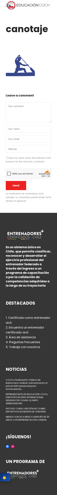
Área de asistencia (22, 337)
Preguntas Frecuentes (24, 342)
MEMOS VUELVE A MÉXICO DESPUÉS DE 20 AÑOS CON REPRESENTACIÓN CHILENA (27, 418)
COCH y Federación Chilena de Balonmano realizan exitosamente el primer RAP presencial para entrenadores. (26, 384)
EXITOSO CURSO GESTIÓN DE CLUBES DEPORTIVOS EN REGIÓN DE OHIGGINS (26, 410)
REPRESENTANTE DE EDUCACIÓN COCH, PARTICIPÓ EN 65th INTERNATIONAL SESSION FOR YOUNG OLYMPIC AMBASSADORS (27, 399)
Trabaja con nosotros (24, 347)
